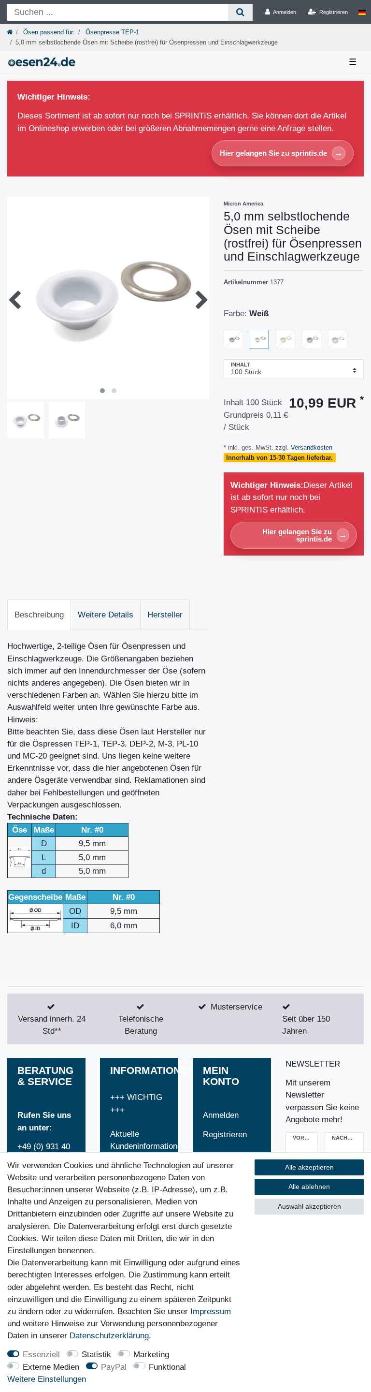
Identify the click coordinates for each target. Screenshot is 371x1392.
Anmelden (221, 1115)
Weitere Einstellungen (46, 1379)
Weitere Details (105, 614)
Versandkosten (310, 447)
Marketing (151, 1354)
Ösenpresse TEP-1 (111, 32)
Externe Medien (51, 1367)
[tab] (39, 615)
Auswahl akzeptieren (309, 1206)
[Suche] (240, 12)
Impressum (210, 1311)
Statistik (96, 1354)
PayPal (114, 1367)
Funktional (167, 1367)
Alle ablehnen (309, 1186)
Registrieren (225, 1134)
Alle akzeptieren (309, 1167)
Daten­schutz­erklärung (109, 1335)
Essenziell (41, 1354)
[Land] (362, 12)
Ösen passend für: (48, 32)
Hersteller (165, 614)
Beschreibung (39, 614)
